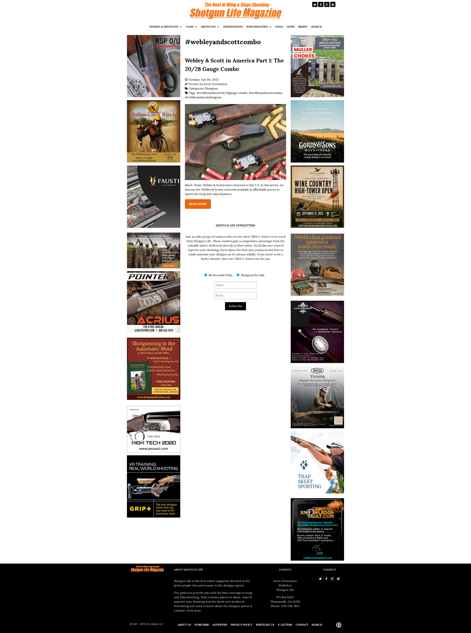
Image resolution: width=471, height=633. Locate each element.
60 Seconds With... (221, 275)
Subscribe (235, 306)
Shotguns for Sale (252, 275)
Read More (198, 204)
